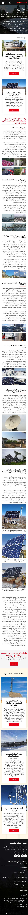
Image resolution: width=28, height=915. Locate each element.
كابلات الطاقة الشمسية (21, 887)
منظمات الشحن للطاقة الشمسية (19, 872)
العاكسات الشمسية (22, 875)
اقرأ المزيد (14, 73)
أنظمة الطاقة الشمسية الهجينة (14, 810)
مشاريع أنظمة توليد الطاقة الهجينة (14, 94)
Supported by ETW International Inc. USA (14, 913)
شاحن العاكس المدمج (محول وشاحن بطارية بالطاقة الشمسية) (14, 878)
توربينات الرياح (23, 890)
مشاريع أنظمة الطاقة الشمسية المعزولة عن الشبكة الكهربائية (14, 56)
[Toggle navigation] (3, 2)
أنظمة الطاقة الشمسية (18, 843)
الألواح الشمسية (23, 867)
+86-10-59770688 (20, 907)
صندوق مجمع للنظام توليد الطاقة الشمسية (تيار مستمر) (16, 884)
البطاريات (24, 870)
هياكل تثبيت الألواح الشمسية (20, 881)
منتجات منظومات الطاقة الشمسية (17, 862)
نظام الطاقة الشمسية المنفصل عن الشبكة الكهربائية (14, 703)
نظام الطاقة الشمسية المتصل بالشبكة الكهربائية (14, 756)
